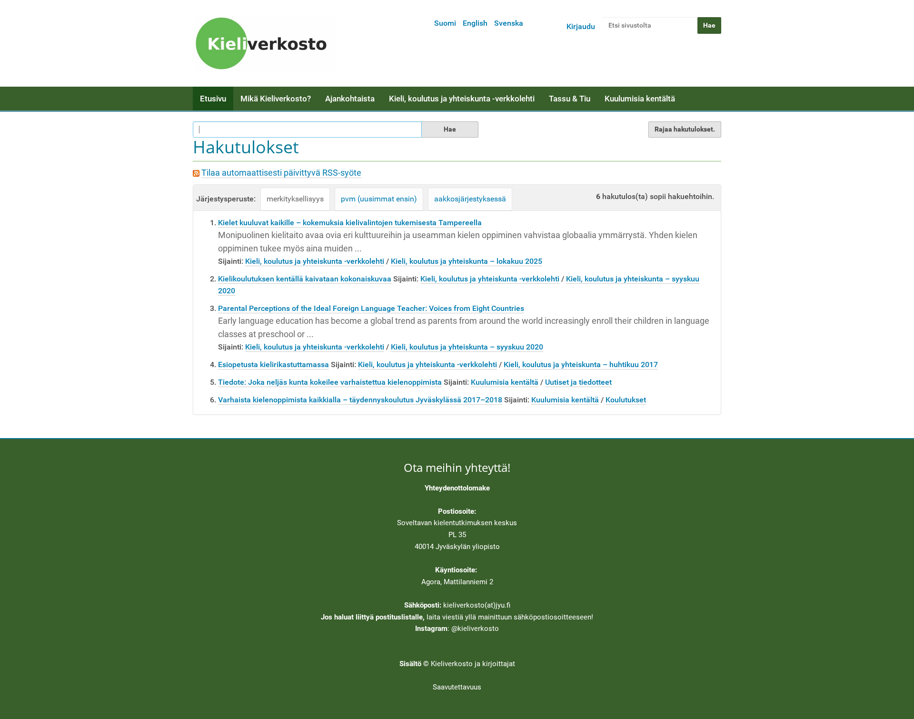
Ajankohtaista (350, 98)
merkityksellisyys (295, 198)
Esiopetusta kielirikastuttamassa (273, 364)
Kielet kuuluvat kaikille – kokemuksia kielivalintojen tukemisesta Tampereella (350, 222)
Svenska (508, 23)
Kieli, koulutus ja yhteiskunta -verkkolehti (462, 98)
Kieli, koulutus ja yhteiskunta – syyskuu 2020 (467, 346)
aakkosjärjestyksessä (470, 198)
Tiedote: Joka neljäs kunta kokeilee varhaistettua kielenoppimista (330, 382)
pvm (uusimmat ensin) (379, 198)
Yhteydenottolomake (457, 488)
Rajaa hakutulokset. (685, 129)
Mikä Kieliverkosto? (275, 98)
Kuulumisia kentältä (640, 98)
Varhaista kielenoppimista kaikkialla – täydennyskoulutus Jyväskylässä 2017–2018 (360, 399)
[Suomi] (264, 43)
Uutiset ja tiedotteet (578, 382)
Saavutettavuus (457, 687)
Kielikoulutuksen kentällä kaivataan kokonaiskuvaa (304, 278)
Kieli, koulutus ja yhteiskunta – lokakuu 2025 (466, 261)
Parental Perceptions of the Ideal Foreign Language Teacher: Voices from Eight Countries (371, 308)
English (475, 23)
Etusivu (213, 98)
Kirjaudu (580, 26)
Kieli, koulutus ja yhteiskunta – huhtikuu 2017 (581, 364)
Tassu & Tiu (569, 98)
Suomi (445, 23)
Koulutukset (626, 399)
